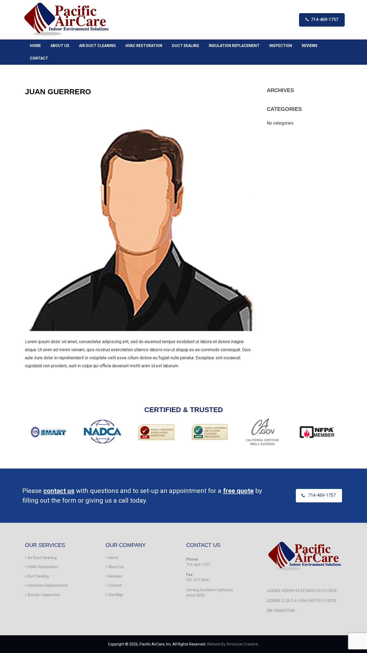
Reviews (115, 576)
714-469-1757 (324, 19)
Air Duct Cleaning (42, 558)
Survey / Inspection (44, 595)
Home (113, 558)
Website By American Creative (232, 644)
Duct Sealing (38, 576)
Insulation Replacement (48, 585)
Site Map (115, 595)
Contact (115, 585)
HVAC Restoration (43, 567)
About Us (116, 567)
